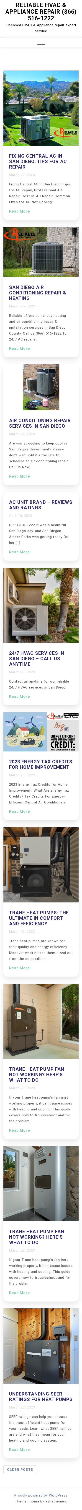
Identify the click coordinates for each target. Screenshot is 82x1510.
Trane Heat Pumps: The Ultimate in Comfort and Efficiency (39, 918)
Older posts (20, 1470)
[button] (41, 43)
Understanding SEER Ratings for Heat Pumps (41, 1396)
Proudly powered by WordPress (41, 1495)
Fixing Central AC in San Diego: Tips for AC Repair (38, 161)
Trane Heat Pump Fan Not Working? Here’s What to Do (36, 1074)
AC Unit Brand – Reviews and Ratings (40, 504)
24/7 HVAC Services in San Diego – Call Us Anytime (36, 658)
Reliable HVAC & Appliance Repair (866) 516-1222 (41, 12)
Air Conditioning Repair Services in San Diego (40, 423)
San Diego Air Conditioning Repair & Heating (37, 293)
